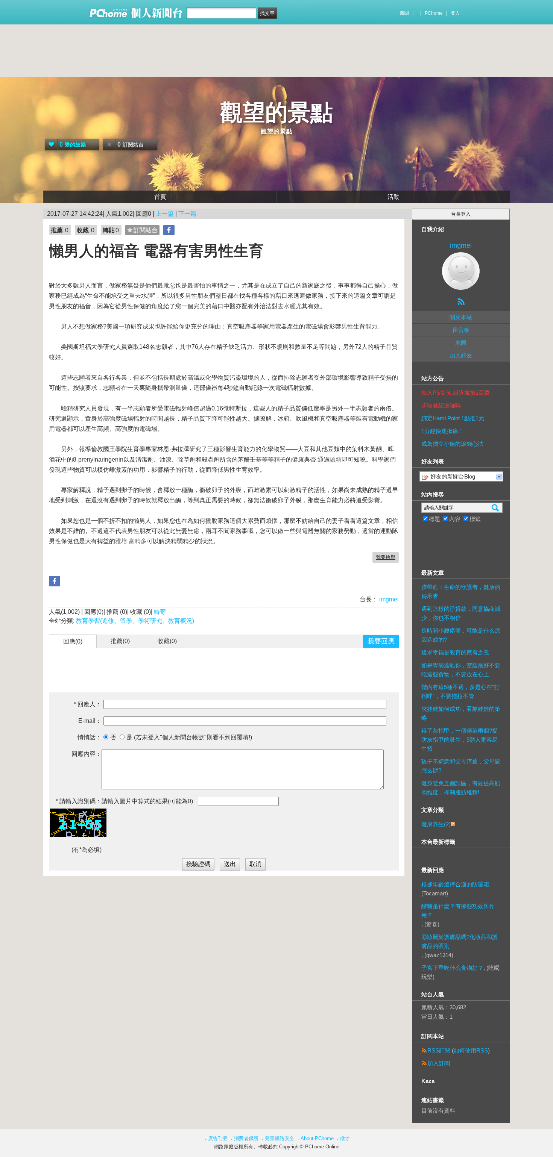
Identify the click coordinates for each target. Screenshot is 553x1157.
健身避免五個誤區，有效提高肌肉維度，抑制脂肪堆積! (460, 787)
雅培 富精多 (131, 541)
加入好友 (461, 355)
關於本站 (461, 317)
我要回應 (381, 641)
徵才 (345, 1138)
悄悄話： (89, 737)
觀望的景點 (276, 112)
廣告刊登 (218, 1138)
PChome (434, 13)
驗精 (336, 459)
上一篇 (165, 214)
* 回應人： (88, 704)
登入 (455, 13)
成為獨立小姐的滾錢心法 (452, 444)
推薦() (120, 641)
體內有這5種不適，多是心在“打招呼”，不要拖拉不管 (460, 691)
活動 (393, 197)
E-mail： (90, 721)
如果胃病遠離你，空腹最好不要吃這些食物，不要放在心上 (460, 669)
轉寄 (160, 612)
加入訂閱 (438, 1063)
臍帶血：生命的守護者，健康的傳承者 (460, 591)
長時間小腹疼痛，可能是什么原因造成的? (460, 635)
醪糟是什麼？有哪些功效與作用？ (458, 910)
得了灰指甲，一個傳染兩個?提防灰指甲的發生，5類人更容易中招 (459, 739)
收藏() (167, 641)
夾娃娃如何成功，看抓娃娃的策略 (460, 713)
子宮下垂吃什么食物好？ (452, 968)
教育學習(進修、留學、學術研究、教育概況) (135, 621)
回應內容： (86, 754)
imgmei (388, 599)
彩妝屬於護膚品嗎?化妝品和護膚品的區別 (459, 941)
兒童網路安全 (279, 1138)
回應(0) (72, 641)
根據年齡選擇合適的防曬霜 (455, 884)
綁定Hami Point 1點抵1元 (452, 418)
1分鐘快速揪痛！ (442, 431)
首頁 (160, 197)
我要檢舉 (385, 557)
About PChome (317, 1138)
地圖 (460, 342)
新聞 (404, 13)
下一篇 (187, 214)
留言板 (461, 330)
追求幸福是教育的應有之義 (455, 652)
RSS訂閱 (438, 1050)
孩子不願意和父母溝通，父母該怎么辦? (460, 766)
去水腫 (287, 306)
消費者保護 (246, 1138)
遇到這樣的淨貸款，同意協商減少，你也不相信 (460, 613)
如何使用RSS (471, 1050)
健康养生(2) (436, 824)
